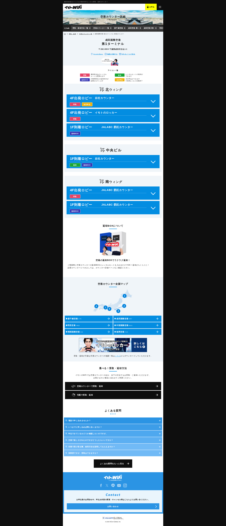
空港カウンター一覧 (101, 28)
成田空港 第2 (149, 28)
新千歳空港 (118, 28)
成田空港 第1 (133, 28)
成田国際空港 (123, 319)
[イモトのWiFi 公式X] (107, 485)
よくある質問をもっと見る (112, 464)
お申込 (152, 7)
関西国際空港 (74, 332)
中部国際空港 (123, 325)
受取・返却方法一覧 (80, 28)
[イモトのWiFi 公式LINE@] (113, 485)
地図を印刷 (112, 54)
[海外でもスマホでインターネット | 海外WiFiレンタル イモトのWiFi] (73, 7)
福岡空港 (121, 332)
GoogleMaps (98, 54)
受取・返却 (72, 34)
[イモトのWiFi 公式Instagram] (125, 485)
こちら (117, 356)
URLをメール (128, 54)
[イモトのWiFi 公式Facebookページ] (101, 485)
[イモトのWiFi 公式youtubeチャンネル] (119, 485)
